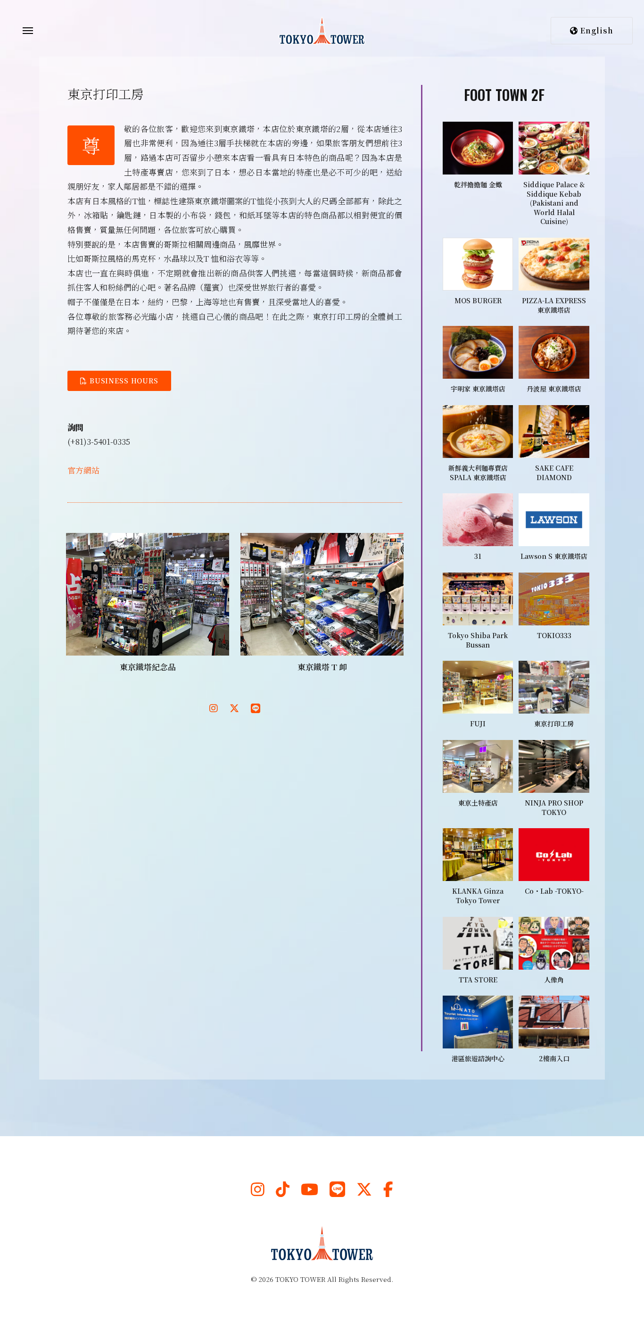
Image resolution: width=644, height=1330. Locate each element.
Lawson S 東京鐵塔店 (553, 556)
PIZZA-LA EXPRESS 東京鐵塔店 (554, 305)
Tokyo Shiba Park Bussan (478, 640)
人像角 (554, 979)
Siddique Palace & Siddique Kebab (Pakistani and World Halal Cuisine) (554, 203)
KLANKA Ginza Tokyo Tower (478, 895)
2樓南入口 (554, 1058)
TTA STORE (478, 979)
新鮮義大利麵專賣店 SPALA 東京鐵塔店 (478, 472)
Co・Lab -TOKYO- (554, 891)
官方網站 (83, 470)
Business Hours (122, 380)
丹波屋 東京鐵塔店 (554, 388)
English (595, 30)
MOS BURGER (478, 300)
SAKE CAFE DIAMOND (554, 472)
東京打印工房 (554, 723)
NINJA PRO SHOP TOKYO (554, 807)
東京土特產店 (478, 802)
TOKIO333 (554, 635)
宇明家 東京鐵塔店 (478, 388)
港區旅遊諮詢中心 (478, 1058)
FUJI (478, 723)
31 (477, 556)
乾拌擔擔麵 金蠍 (478, 184)
